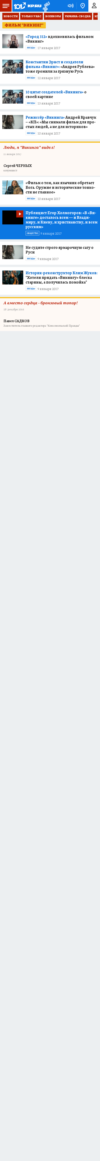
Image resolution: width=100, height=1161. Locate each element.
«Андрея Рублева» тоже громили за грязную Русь (60, 67)
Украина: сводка (78, 16)
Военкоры (53, 16)
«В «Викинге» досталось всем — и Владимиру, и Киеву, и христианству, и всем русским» (61, 219)
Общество (32, 233)
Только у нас (31, 16)
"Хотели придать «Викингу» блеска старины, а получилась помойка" (61, 277)
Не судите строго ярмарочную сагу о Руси (59, 249)
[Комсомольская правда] (27, 6)
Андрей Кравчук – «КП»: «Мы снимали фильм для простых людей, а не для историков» (61, 122)
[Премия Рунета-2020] (45, 5)
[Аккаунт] (94, 6)
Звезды (31, 48)
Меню (6, 6)
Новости (11, 16)
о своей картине (56, 94)
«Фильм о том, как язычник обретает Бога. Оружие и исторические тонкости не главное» (60, 187)
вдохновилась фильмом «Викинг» (59, 39)
